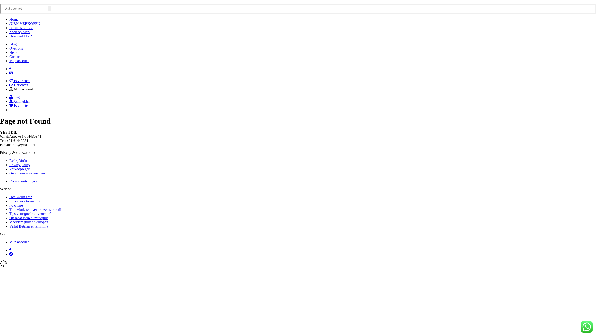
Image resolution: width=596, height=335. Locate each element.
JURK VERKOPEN (24, 24)
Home (13, 19)
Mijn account (19, 61)
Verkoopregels (19, 169)
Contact (15, 57)
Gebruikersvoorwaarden (27, 173)
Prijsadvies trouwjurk (25, 201)
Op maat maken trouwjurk (28, 218)
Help (13, 52)
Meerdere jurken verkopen (28, 222)
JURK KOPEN (21, 28)
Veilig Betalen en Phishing (28, 226)
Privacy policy (19, 165)
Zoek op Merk (19, 32)
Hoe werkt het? (20, 36)
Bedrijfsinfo (18, 161)
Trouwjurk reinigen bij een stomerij (35, 209)
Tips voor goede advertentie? (30, 214)
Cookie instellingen (23, 181)
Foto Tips (16, 205)
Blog (13, 44)
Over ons (16, 48)
